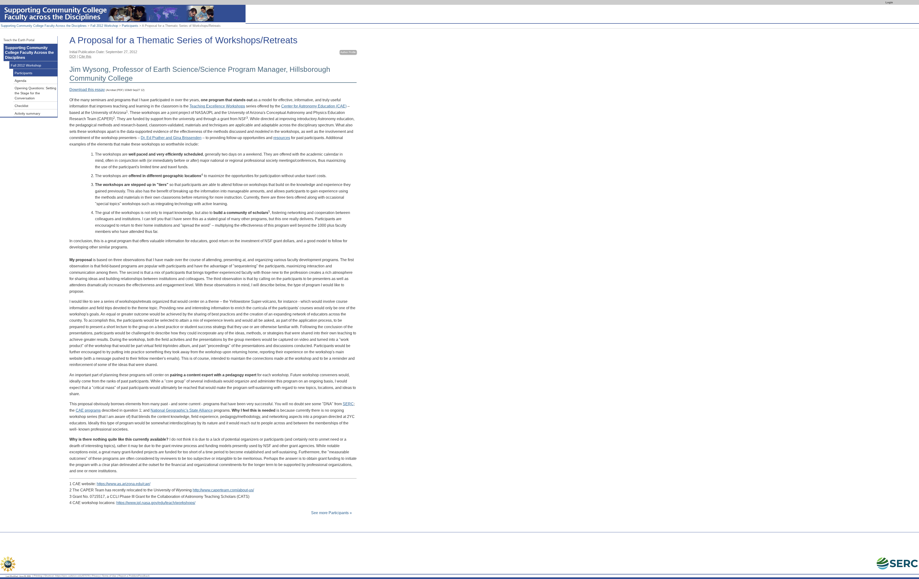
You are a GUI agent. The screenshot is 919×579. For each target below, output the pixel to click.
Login (889, 2)
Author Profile (348, 52)
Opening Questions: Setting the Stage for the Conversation (35, 93)
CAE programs (88, 410)
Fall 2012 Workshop (104, 26)
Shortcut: (49, 575)
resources (281, 138)
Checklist (21, 106)
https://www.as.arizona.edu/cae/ (123, 484)
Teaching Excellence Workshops (217, 106)
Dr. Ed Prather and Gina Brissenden (171, 138)
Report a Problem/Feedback (134, 575)
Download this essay (87, 90)
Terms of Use (109, 575)
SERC (348, 404)
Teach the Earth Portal (18, 40)
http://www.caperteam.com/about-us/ (223, 490)
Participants (130, 26)
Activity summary (27, 113)
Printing (38, 575)
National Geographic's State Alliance (182, 410)
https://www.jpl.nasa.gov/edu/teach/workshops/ (155, 503)
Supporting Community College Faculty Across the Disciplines (44, 26)
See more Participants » (331, 513)
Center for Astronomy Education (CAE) (314, 106)
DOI (72, 56)
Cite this (85, 56)
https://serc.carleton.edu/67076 (72, 575)
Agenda (20, 81)
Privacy (96, 575)
